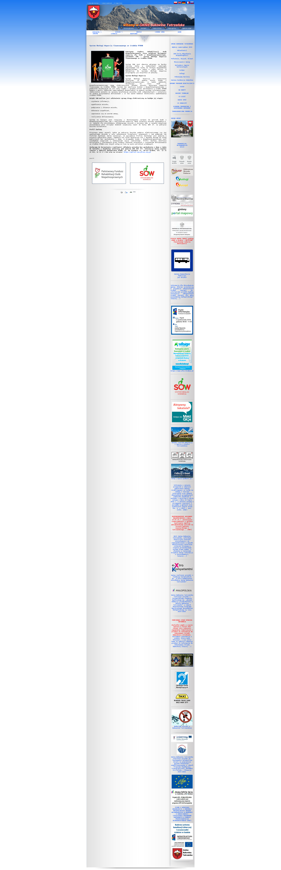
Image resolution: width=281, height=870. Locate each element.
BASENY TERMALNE (182, 93)
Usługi (182, 73)
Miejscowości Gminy (182, 62)
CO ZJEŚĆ (182, 96)
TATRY (182, 86)
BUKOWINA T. (97, 32)
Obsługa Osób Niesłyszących (182, 686)
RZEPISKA (133, 33)
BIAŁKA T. (119, 32)
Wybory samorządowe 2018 (182, 47)
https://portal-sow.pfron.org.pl (137, 152)
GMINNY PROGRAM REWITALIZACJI (182, 83)
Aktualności (182, 50)
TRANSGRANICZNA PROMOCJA (182, 111)
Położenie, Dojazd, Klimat (182, 59)
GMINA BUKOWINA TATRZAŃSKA (182, 44)
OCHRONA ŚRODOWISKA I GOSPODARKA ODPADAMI (182, 107)
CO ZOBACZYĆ (182, 103)
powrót (92, 158)
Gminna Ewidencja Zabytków (182, 80)
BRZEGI (139, 32)
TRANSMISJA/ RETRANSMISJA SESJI (182, 145)
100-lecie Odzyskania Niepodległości (182, 54)
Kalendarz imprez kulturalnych (182, 66)
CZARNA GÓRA (160, 32)
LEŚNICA (114, 33)
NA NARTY (182, 90)
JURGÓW (95, 33)
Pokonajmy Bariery (182, 77)
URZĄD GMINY (176, 118)
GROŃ (179, 32)
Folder (182, 70)
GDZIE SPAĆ (182, 100)
